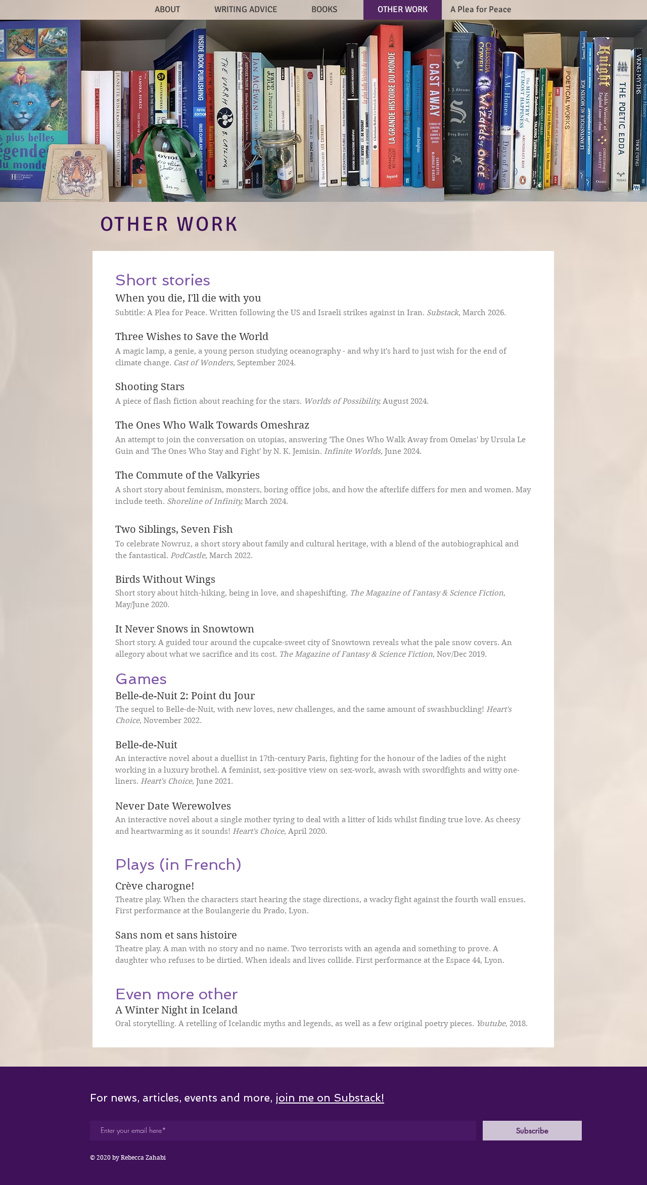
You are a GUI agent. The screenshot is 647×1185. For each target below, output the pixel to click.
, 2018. (502, 1023)
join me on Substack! (329, 1097)
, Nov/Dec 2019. (383, 654)
